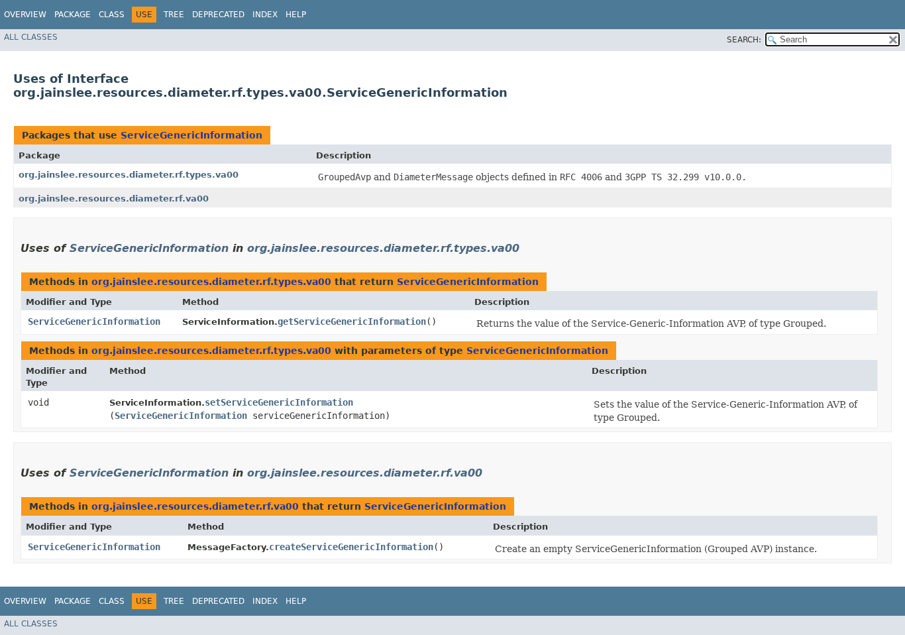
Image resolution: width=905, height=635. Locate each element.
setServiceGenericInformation (279, 402)
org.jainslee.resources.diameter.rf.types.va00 (129, 175)
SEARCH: (744, 39)
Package (72, 14)
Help (296, 14)
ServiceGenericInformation (191, 135)
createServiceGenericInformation (351, 547)
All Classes (31, 37)
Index (265, 14)
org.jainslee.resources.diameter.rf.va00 (114, 198)
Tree (174, 14)
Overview (25, 14)
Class (112, 14)
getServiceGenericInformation (352, 321)
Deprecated (218, 14)
